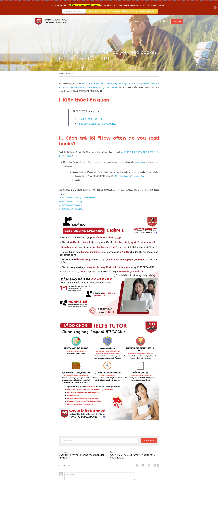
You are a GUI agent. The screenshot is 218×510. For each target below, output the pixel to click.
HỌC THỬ (177, 21)
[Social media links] (167, 21)
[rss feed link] (158, 465)
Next (111, 452)
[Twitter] (143, 465)
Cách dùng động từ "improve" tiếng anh (131, 176)
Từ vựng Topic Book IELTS (91, 119)
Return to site (65, 465)
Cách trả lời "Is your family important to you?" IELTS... (132, 456)
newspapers (140, 162)
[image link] (39, 21)
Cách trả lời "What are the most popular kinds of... (81, 456)
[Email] (154, 465)
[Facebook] (137, 465)
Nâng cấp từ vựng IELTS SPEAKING (96, 124)
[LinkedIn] (149, 465)
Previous (64, 452)
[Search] (164, 21)
